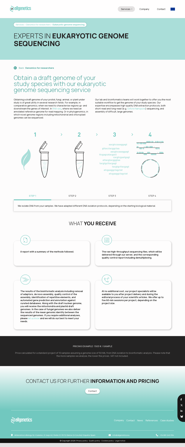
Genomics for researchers (38, 24)
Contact (161, 9)
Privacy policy (82, 440)
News (140, 420)
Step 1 (32, 195)
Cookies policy (107, 440)
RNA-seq (56, 108)
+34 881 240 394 (167, 435)
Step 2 (72, 195)
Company (144, 9)
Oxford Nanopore (136, 108)
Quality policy (94, 440)
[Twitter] (181, 405)
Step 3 (112, 195)
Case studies (167, 420)
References (151, 420)
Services (125, 9)
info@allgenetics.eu (121, 435)
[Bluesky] (181, 416)
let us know (34, 318)
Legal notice (120, 440)
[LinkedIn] (181, 410)
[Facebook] (181, 399)
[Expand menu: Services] (131, 9)
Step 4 (152, 195)
